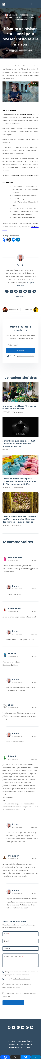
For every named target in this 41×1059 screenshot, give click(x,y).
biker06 (12, 756)
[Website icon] (16, 291)
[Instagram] (18, 1027)
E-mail (7, 941)
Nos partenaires (15, 1048)
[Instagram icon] (25, 291)
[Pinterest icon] (29, 291)
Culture (31, 18)
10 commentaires (17, 487)
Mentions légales (25, 1041)
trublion (12, 654)
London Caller (15, 557)
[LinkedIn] (22, 1027)
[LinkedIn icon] (11, 291)
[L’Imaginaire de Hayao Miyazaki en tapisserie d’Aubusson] (21, 392)
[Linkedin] (18, 240)
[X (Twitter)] (13, 1027)
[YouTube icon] (34, 291)
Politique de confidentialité (20, 1044)
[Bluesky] (14, 240)
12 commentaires (20, 19)
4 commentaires (17, 450)
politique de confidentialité (25, 356)
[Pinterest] (27, 1027)
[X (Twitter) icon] (20, 291)
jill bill (11, 705)
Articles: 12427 (20, 296)
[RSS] (31, 1027)
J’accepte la (22, 356)
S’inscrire (20, 350)
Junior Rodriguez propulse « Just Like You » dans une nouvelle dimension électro (19, 444)
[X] (9, 240)
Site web (7, 948)
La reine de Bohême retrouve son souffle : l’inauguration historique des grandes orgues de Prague (19, 519)
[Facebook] (5, 240)
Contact (28, 1048)
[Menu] (37, 4)
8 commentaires (17, 525)
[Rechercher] (32, 4)
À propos (11, 1041)
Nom (6, 933)
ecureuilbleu (14, 609)
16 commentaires (17, 412)
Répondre (34, 560)
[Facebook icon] (7, 291)
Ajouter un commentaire (13, 956)
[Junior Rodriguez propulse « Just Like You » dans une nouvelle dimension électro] (21, 427)
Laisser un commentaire (13, 1003)
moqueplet (13, 856)
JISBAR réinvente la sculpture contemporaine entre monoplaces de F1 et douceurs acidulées (19, 481)
